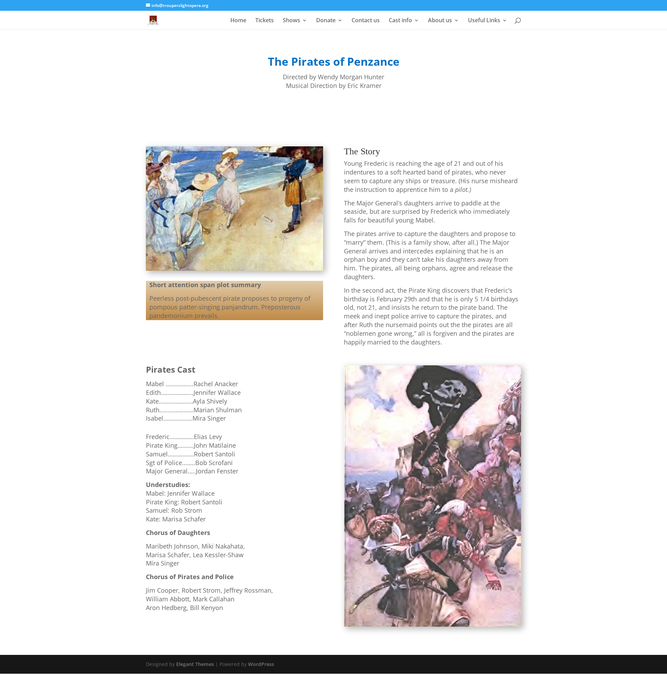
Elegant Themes (195, 664)
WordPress (261, 664)
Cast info (400, 21)
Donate (326, 21)
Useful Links (484, 21)
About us (440, 21)
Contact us (366, 21)
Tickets (264, 21)
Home (238, 21)
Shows (291, 21)
